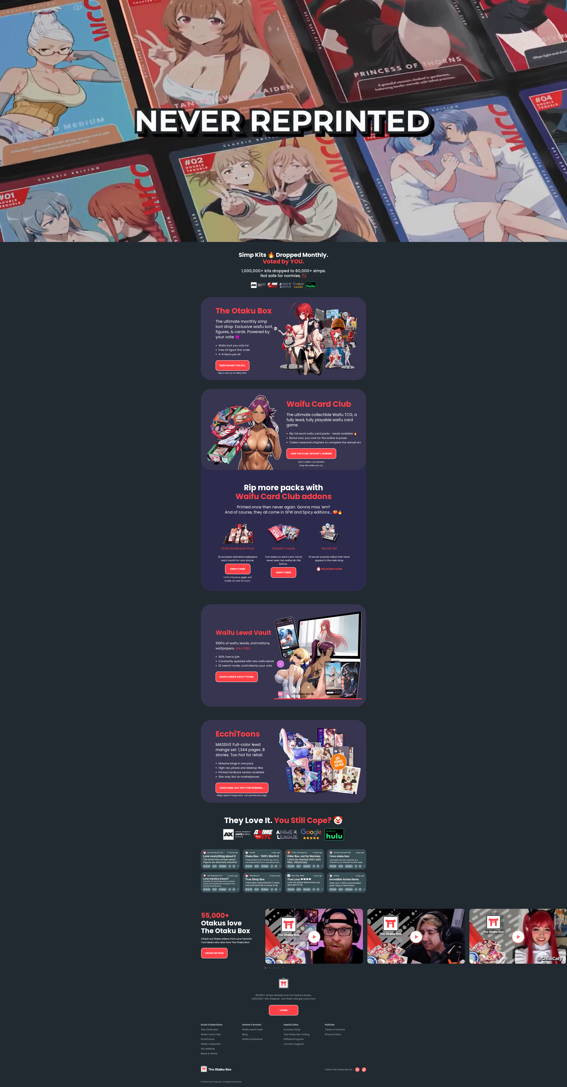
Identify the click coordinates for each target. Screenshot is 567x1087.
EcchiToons (208, 1039)
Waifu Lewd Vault (252, 1029)
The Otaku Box (209, 1029)
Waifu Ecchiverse (252, 1039)
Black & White (209, 1053)
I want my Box (214, 953)
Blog (244, 1034)
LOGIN (283, 1010)
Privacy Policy (333, 1034)
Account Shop (292, 1029)
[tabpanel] (314, 936)
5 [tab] (283, 968)
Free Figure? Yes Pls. (232, 365)
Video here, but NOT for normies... (237, 677)
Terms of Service (335, 1029)
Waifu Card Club (211, 1034)
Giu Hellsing (208, 1048)
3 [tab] (274, 968)
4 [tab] (278, 968)
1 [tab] (265, 968)
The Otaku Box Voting (296, 1034)
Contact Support (294, 1044)
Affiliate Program (294, 1039)
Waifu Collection (211, 1044)
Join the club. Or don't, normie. (311, 453)
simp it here (237, 569)
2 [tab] (269, 968)
